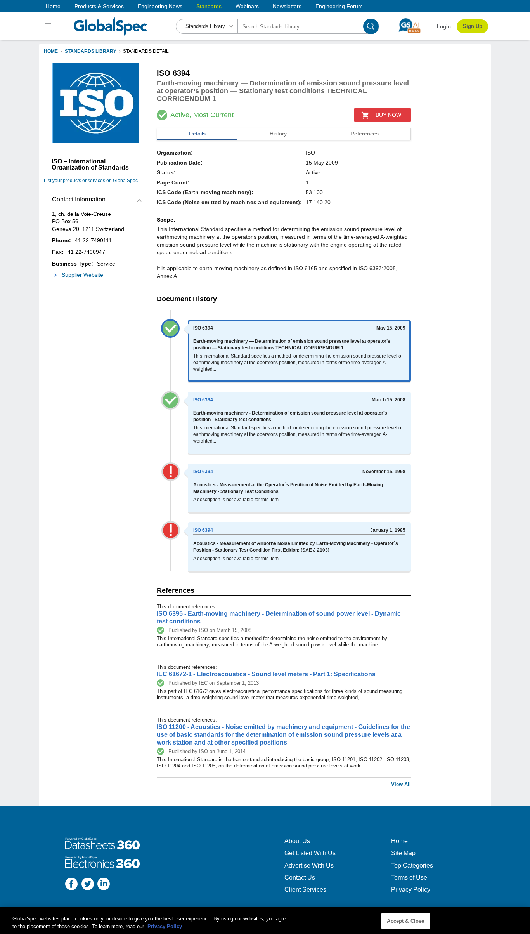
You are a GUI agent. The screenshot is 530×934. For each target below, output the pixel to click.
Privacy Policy (410, 889)
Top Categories (412, 865)
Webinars (247, 6)
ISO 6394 (203, 400)
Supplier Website (82, 275)
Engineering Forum (339, 6)
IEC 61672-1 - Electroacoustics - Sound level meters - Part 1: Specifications (266, 674)
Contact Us (299, 877)
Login (444, 27)
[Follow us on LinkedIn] (103, 885)
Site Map (403, 853)
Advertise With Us (309, 865)
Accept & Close (405, 921)
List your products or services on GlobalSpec (91, 180)
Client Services (305, 889)
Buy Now (388, 115)
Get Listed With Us (310, 853)
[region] (265, 920)
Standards (209, 6)
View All (401, 784)
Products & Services (99, 6)
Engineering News (160, 6)
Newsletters (287, 6)
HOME (51, 51)
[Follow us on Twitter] (87, 885)
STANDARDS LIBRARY (90, 51)
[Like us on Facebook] (71, 885)
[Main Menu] (49, 26)
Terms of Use (409, 877)
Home (53, 6)
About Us (297, 841)
